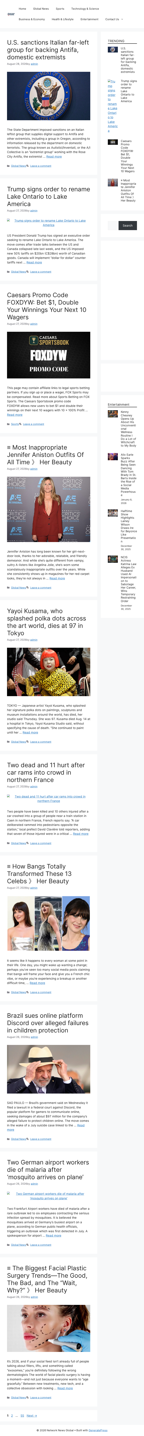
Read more (54, 156)
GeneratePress (98, 1430)
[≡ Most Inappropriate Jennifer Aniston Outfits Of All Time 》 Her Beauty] (113, 181)
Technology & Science (85, 8)
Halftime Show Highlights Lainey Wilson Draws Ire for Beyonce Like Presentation (129, 526)
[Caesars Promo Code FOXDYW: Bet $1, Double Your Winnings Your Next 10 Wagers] (113, 141)
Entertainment (89, 19)
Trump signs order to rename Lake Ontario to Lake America (48, 196)
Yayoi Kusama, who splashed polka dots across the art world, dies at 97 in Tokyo (46, 622)
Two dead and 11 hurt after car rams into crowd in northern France (46, 772)
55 (22, 1415)
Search (128, 225)
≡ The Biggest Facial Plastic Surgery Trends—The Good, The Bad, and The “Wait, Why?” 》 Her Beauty (47, 1279)
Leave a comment (40, 165)
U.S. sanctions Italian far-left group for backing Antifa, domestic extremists (48, 50)
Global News (41, 8)
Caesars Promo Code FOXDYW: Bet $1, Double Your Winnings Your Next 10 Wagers (46, 306)
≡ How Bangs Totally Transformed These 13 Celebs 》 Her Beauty (39, 874)
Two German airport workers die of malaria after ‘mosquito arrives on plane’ (48, 1169)
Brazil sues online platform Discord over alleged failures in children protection (48, 1023)
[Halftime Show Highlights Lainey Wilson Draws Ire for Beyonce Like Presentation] (113, 511)
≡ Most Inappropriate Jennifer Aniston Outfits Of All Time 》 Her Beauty (45, 455)
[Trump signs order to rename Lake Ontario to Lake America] (113, 81)
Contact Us (112, 19)
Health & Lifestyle (63, 19)
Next (32, 1415)
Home (22, 8)
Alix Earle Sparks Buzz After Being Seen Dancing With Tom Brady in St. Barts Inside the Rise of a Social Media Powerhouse (128, 475)
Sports (60, 8)
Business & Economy (32, 19)
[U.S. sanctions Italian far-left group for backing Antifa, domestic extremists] (113, 49)
